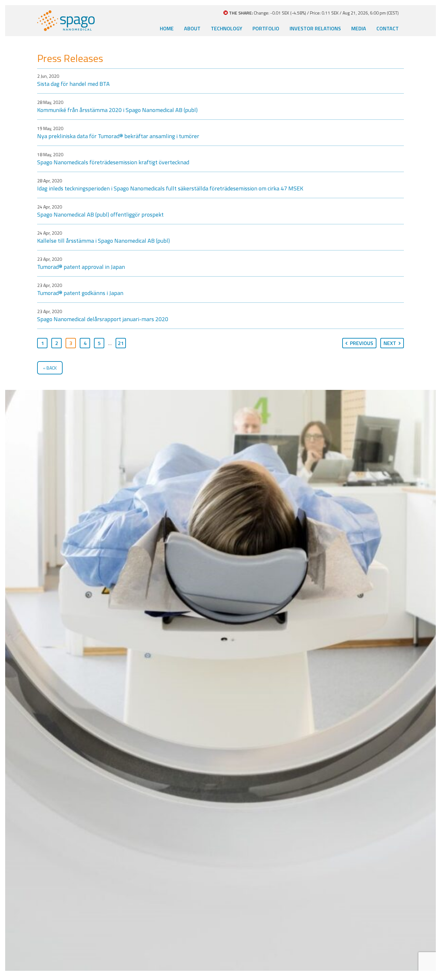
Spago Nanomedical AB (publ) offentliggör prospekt (100, 214)
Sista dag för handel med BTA (73, 83)
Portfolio (265, 28)
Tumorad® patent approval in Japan (81, 266)
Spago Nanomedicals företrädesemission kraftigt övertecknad (113, 162)
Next (390, 343)
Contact (387, 28)
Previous (361, 343)
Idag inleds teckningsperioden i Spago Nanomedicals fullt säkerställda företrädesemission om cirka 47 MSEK (170, 188)
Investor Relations (315, 28)
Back (51, 367)
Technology (226, 28)
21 (121, 343)
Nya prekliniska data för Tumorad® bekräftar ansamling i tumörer (118, 136)
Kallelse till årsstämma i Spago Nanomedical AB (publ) (103, 240)
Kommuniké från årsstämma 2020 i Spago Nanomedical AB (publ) (117, 110)
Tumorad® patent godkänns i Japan (80, 293)
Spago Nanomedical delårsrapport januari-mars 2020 (102, 319)
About (192, 28)
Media (358, 28)
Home (167, 28)
